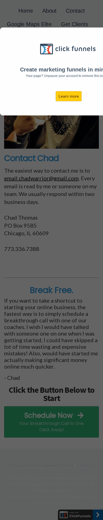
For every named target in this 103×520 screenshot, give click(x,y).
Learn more (69, 96)
